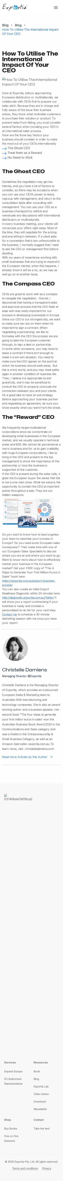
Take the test (42, 1128)
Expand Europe (13, 1071)
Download (40, 1101)
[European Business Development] (15, 7)
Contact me (9, 614)
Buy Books (10, 1128)
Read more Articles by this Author (24, 757)
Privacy (46, 1168)
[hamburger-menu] (57, 7)
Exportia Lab (41, 1086)
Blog (5, 25)
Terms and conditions (25, 1168)
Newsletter (40, 1109)
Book (37, 1071)
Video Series (41, 1094)
